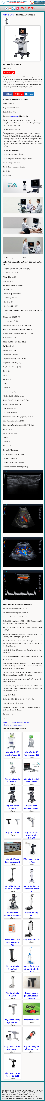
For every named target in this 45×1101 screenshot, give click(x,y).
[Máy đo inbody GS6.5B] (12, 990)
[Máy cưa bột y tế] (31, 1017)
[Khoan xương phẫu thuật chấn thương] (31, 990)
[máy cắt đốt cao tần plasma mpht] (12, 857)
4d (28, 722)
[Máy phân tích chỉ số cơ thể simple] (12, 883)
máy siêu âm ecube (10, 725)
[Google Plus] (10, 9)
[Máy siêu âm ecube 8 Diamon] (31, 803)
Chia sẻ (9, 94)
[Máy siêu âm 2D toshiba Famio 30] (12, 749)
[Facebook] (7, 9)
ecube (20, 725)
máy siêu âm (14, 116)
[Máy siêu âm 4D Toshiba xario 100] (31, 749)
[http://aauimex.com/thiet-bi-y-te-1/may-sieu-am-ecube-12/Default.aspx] (6, 24)
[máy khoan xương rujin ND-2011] (12, 1044)
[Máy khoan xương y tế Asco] (31, 857)
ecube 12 (6, 722)
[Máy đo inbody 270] (31, 910)
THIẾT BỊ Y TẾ (8, 15)
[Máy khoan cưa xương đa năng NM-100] (31, 830)
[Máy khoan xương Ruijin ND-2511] (12, 1071)
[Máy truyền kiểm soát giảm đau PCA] (12, 937)
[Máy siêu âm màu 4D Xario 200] (12, 776)
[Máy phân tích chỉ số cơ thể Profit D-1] (31, 883)
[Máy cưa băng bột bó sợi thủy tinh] (31, 1044)
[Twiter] (13, 9)
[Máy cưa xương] (12, 830)
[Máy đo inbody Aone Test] (12, 963)
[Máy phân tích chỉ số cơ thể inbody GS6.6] (31, 963)
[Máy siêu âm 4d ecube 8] (12, 803)
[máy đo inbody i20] (31, 937)
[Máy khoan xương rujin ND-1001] (12, 1017)
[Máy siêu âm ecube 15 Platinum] (12, 910)
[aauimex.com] (22, 4)
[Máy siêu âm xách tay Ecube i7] (31, 776)
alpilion (13, 722)
